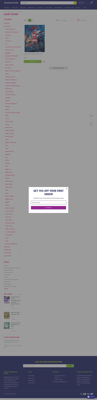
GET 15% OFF (48, 207)
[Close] (66, 188)
